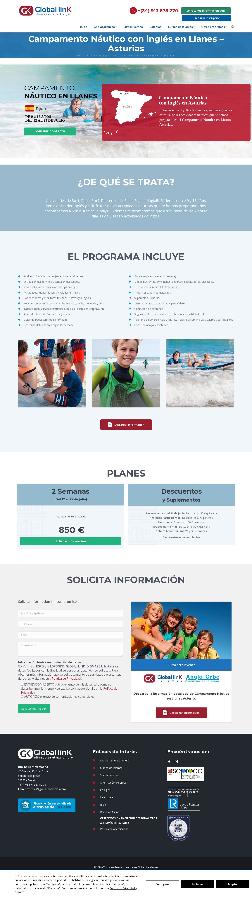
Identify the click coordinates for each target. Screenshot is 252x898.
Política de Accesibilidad (114, 829)
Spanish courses (110, 775)
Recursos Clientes (110, 812)
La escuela (106, 797)
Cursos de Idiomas (111, 768)
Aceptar (233, 884)
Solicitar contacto (50, 131)
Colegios (105, 790)
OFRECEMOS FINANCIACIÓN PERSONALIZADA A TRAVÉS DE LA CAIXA (128, 820)
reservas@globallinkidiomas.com (46, 789)
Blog (103, 804)
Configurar (163, 884)
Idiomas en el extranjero (114, 760)
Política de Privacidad (66, 678)
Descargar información (129, 424)
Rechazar (198, 884)
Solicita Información (71, 541)
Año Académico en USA (114, 782)
